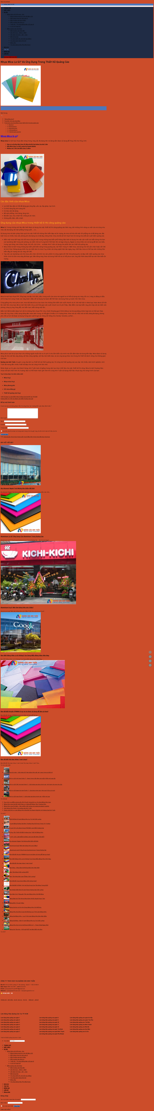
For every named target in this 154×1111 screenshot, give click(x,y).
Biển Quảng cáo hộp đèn (17, 31)
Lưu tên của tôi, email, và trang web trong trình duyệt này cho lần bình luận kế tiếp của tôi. (30, 431)
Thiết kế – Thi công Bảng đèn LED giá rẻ (22, 24)
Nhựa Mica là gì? (9, 119)
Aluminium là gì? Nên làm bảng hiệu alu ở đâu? (17, 607)
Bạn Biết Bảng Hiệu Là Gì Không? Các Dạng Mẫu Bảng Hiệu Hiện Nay (25, 655)
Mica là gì (11, 125)
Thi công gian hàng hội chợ (18, 41)
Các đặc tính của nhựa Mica (12, 121)
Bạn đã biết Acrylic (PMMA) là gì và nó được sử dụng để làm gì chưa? (24, 711)
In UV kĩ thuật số (15, 26)
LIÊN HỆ (6, 54)
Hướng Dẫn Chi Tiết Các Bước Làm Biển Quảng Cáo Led (17, 399)
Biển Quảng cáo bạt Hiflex (18, 20)
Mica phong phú (13, 128)
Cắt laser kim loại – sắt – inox (18, 35)
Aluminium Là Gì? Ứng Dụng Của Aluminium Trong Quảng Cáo (22, 536)
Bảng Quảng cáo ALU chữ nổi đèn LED (21, 16)
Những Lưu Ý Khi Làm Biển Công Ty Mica (19, 148)
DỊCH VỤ (6, 47)
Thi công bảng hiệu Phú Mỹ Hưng (20, 45)
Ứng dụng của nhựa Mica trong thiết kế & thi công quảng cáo (22, 123)
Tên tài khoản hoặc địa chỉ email (11, 1099)
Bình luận (4, 418)
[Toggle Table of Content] (2, 116)
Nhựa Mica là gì (9, 136)
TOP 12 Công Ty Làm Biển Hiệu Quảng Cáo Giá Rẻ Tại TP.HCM (19, 397)
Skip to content (5, 2)
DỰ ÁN (6, 12)
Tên (2, 421)
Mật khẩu (4, 1103)
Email (3, 425)
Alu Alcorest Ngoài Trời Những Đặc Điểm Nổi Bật (18, 488)
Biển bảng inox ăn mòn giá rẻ (19, 18)
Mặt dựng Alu (14, 37)
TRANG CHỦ (7, 8)
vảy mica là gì (46, 437)
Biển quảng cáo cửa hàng (14, 29)
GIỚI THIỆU (7, 10)
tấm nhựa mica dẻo (36, 437)
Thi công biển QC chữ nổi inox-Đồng (20, 39)
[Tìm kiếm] (4, 1043)
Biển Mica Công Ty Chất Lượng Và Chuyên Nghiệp (21, 146)
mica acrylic (7, 437)
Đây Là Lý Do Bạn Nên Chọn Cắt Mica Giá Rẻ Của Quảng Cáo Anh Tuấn (27, 144)
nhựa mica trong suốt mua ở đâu (20, 437)
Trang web (4, 428)
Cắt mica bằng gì (13, 130)
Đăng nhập (16, 1106)
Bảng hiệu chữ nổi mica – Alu (15, 14)
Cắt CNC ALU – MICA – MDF (18, 33)
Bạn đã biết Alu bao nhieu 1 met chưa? (14, 759)
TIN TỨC (6, 49)
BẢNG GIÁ (7, 52)
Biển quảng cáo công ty (17, 22)
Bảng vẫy (13, 43)
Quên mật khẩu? (6, 1109)
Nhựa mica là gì (13, 126)
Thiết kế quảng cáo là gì (15, 132)
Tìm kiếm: (7, 1041)
